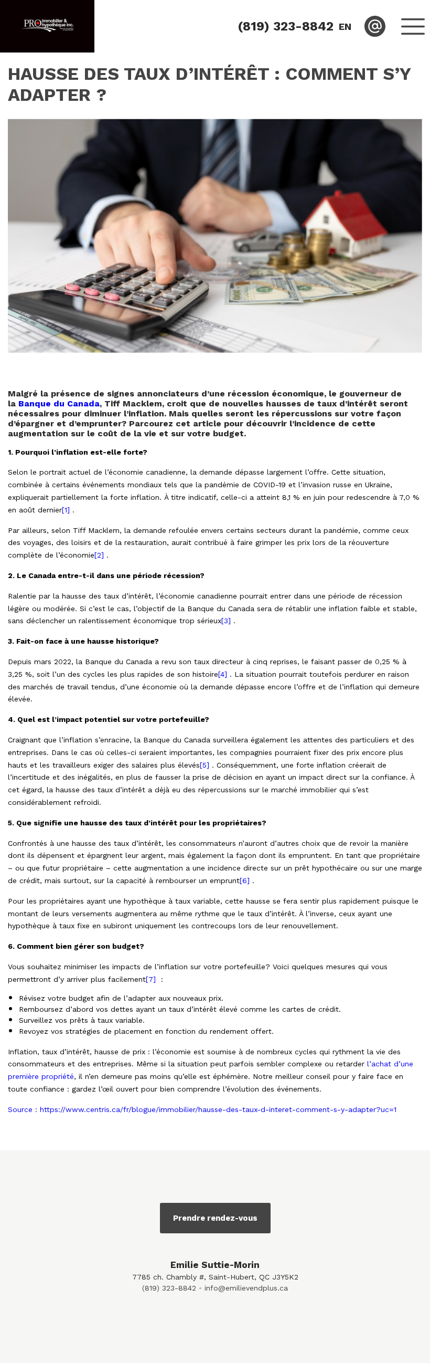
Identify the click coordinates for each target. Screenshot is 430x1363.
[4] (224, 674)
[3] (227, 620)
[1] (67, 510)
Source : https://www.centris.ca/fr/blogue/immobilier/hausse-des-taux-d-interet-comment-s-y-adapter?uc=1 (202, 1109)
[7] (152, 979)
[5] (206, 765)
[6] (246, 880)
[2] (100, 555)
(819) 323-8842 (169, 1288)
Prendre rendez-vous (215, 1218)
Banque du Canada (59, 403)
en (345, 26)
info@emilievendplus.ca (246, 1288)
